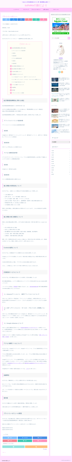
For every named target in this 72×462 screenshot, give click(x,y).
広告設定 (16, 286)
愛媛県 (60, 159)
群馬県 (60, 167)
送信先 (14, 53)
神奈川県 (60, 165)
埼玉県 (60, 152)
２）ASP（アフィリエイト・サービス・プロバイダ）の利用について (27, 79)
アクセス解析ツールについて (18, 84)
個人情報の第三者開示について (18, 68)
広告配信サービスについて (17, 74)
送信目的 (14, 55)
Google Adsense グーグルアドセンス (29, 327)
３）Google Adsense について (19, 82)
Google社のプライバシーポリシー (15, 363)
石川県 (60, 163)
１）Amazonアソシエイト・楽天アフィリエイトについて (24, 76)
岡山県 (60, 157)
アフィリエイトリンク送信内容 (19, 50)
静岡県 (60, 174)
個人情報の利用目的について (18, 66)
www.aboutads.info (34, 286)
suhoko (61, 58)
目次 (23, 44)
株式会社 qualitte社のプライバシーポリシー (35, 363)
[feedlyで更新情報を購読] (13, 446)
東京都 (60, 161)
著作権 (13, 90)
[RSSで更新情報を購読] (36, 446)
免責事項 (14, 87)
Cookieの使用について (16, 71)
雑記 (60, 172)
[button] (43, 19)
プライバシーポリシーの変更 (18, 92)
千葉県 (60, 150)
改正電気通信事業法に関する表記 (19, 47)
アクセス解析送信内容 (17, 58)
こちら (27, 368)
